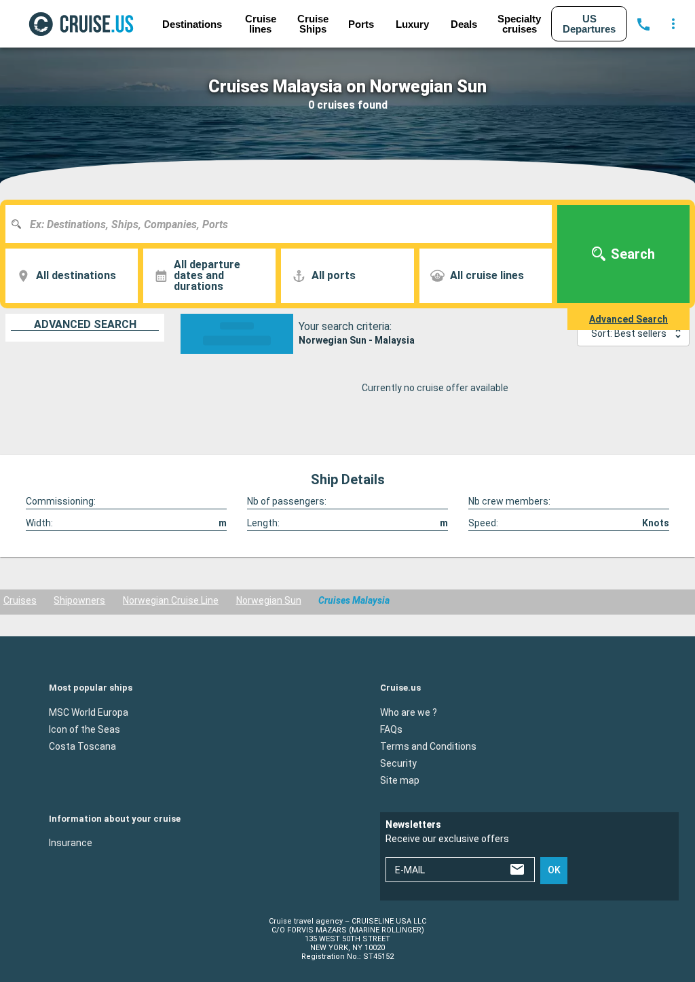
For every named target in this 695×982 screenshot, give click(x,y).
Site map (399, 779)
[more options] (673, 24)
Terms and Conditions (428, 745)
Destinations (192, 24)
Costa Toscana (82, 745)
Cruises (20, 600)
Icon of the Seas (84, 728)
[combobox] (283, 224)
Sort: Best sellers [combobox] (628, 333)
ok (554, 870)
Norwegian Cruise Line (171, 600)
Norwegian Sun (268, 600)
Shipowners (79, 600)
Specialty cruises (519, 24)
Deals (464, 24)
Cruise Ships (312, 24)
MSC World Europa (88, 711)
